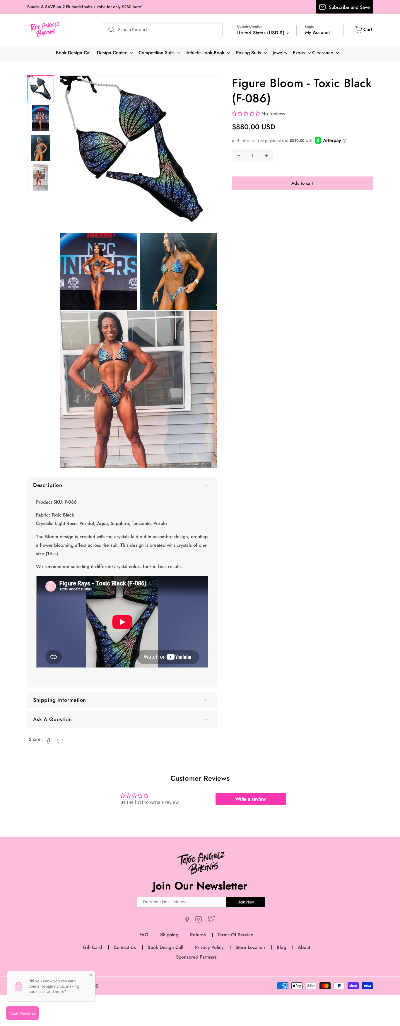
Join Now (246, 902)
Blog (281, 947)
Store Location (250, 947)
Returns (198, 934)
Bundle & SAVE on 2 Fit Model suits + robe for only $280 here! (84, 7)
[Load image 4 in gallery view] (40, 177)
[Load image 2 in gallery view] (40, 118)
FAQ (143, 934)
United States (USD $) (260, 32)
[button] (122, 485)
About (304, 947)
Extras (299, 52)
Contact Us (125, 947)
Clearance (322, 52)
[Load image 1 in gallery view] (40, 88)
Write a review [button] (250, 799)
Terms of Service (235, 934)
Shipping (169, 934)
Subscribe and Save (349, 7)
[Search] (108, 29)
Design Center (112, 52)
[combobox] (162, 29)
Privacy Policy (209, 947)
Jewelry (280, 52)
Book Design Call (74, 52)
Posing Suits (248, 52)
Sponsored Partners (196, 957)
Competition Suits (157, 52)
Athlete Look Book (205, 52)
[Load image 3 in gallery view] (40, 148)
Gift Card (92, 947)
